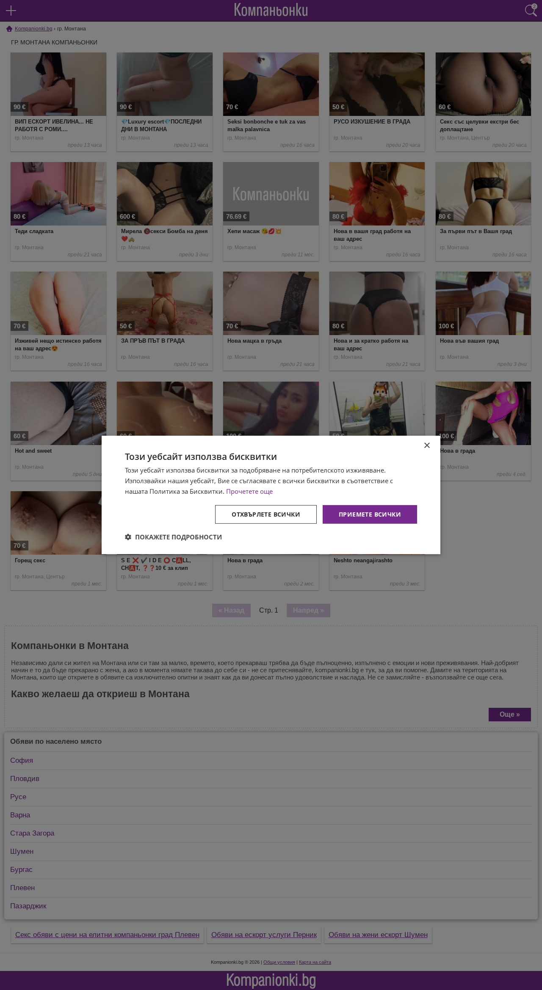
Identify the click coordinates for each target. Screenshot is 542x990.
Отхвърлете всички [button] (266, 514)
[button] (173, 537)
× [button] (426, 446)
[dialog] (271, 495)
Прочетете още (249, 491)
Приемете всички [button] (370, 514)
